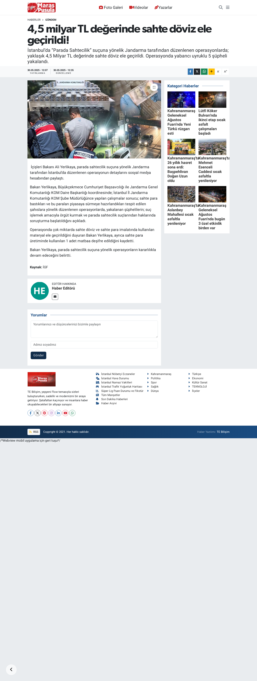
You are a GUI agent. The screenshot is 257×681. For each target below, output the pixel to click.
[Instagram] (51, 413)
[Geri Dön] (11, 669)
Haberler (34, 19)
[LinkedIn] (58, 413)
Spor (154, 382)
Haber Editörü (63, 288)
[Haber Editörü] (40, 290)
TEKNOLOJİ (199, 386)
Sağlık (155, 386)
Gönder (38, 355)
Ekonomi (197, 378)
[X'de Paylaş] (197, 72)
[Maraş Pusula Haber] (41, 7)
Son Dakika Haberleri (114, 399)
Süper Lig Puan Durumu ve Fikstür (122, 391)
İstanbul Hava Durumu (115, 378)
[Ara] (221, 7)
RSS (35, 432)
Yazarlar (165, 7)
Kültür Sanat (199, 382)
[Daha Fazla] (211, 72)
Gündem (50, 19)
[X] (37, 413)
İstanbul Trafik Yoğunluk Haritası (121, 386)
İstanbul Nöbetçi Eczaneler (118, 374)
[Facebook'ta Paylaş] (190, 72)
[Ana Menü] (228, 7)
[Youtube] (65, 413)
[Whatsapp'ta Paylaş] (204, 72)
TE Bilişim (223, 432)
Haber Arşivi (109, 403)
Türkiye (196, 374)
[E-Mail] (55, 297)
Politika (155, 378)
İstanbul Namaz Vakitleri (116, 382)
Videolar (141, 7)
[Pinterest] (44, 413)
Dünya (155, 391)
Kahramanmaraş (161, 374)
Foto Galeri (113, 7)
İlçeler (196, 391)
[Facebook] (30, 413)
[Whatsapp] (72, 413)
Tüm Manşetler (110, 395)
